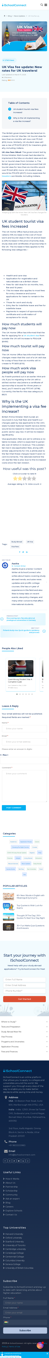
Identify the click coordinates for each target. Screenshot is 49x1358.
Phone (7, 1317)
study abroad (16, 542)
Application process (26, 842)
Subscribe (25, 1330)
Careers (37, 842)
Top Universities (31, 869)
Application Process (9, 1047)
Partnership (11, 1187)
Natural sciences (13, 863)
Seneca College (12, 1264)
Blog (10, 16)
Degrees (32, 853)
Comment (7, 768)
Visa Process (6, 1037)
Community (11, 1195)
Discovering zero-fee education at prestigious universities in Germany (21, 619)
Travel (41, 869)
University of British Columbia (19, 1268)
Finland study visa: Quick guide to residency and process (21, 631)
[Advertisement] (24, 262)
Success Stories (10, 869)
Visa (24, 874)
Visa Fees (15, 547)
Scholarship (11, 1191)
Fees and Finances (9, 1052)
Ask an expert (12, 1199)
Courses (34, 847)
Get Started (24, 999)
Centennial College (14, 1257)
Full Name (9, 1298)
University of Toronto (15, 1245)
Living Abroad (28, 858)
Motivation (38, 858)
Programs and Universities (12, 1042)
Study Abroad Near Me (11, 1032)
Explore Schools (13, 1210)
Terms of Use (14, 1347)
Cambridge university (15, 1249)
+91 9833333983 (17, 1145)
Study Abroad (37, 863)
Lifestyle (18, 858)
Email (5, 736)
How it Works (12, 1179)
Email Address (11, 1308)
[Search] (41, 5)
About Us (10, 1183)
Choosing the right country (20, 847)
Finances (9, 858)
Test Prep (21, 869)
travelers (6, 176)
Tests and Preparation (10, 1027)
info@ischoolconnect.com (22, 1155)
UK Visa (30, 542)
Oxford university (13, 1238)
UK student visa (31, 335)
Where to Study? (8, 1022)
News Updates (19, 16)
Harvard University (14, 1234)
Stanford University (14, 1241)
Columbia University (14, 1260)
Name (5, 723)
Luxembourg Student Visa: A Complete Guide (20, 680)
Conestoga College (14, 1253)
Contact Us (11, 1214)
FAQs (39, 853)
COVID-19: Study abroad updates (16, 853)
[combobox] (6, 1322)
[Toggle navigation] (45, 5)
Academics (13, 842)
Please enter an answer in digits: (17, 749)
